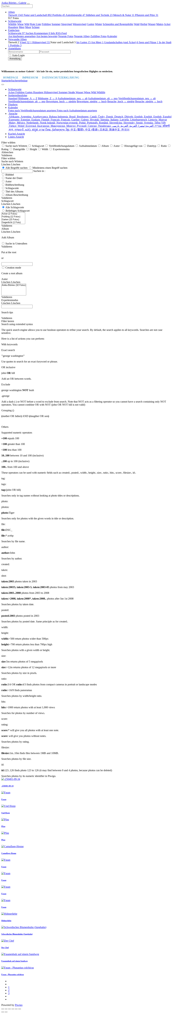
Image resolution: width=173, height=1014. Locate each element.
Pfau (3, 826)
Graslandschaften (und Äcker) (121, 42)
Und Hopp (5, 813)
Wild (26, 24)
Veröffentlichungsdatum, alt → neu (26, 101)
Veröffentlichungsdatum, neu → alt (137, 98)
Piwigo (18, 1005)
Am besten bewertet (46, 36)
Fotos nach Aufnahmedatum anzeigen (77, 110)
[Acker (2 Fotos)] (13, 213)
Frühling (46, 24)
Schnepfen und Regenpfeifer (118, 24)
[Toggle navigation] (28, 3)
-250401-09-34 (7, 786)
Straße (72, 92)
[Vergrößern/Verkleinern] (12, 1008)
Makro (159, 24)
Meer (21, 27)
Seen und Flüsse (148, 42)
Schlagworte (14, 21)
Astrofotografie (75, 15)
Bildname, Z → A (47, 98)
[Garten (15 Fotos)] (13, 219)
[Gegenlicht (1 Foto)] (13, 222)
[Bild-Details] (16, 1008)
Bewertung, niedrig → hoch (92, 101)
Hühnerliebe (6, 921)
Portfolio (58, 15)
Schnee (36, 27)
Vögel (26, 42)
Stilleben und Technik (99, 15)
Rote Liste (35, 24)
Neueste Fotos (65, 36)
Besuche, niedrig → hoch (148, 101)
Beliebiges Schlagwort (18, 210)
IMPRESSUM (30, 77)
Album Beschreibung (16, 194)
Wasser (152, 24)
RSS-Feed (61, 33)
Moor (28, 27)
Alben (11, 12)
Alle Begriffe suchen (16, 167)
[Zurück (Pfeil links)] (2, 1011)
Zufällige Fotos (98, 36)
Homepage (10, 77)
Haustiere (13, 27)
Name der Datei (13, 178)
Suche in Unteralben (16, 243)
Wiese (20, 24)
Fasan (3, 799)
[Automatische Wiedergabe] (19, 1008)
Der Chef (5, 947)
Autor (8, 181)
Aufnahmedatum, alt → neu (103, 98)
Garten (90, 24)
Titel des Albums (14, 191)
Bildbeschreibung (14, 184)
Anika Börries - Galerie (13, 2)
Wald (137, 24)
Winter (98, 24)
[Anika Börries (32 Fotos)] (14, 285)
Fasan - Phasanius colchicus (12, 974)
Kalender (112, 36)
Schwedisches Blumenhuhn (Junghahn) (17, 934)
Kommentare (42, 33)
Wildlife (12, 24)
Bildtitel (9, 174)
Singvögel (66, 24)
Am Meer (97, 42)
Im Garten (83, 42)
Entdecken (13, 30)
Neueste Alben (82, 36)
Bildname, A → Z (27, 98)
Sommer (56, 24)
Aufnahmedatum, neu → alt (72, 98)
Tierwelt (15, 15)
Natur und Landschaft (38, 15)
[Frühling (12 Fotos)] (13, 216)
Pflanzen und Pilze (146, 15)
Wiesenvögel (79, 24)
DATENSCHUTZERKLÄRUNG (60, 77)
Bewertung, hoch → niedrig (61, 101)
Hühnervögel (41, 42)
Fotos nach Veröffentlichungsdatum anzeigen (32, 110)
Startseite (6, 80)
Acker (167, 24)
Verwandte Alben (17, 39)
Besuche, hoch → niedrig (120, 101)
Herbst (143, 24)
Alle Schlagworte (14, 207)
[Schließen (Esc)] (2, 1008)
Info (53, 33)
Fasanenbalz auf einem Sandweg (14, 961)
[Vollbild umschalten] (9, 1008)
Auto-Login (18, 55)
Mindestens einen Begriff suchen (49, 167)
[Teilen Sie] (6, 1008)
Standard (13, 98)
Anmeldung (14, 48)
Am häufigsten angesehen (22, 36)
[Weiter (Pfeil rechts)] (6, 1011)
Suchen (30, 33)
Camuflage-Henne (8, 853)
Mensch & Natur (123, 15)
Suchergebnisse (19, 80)
